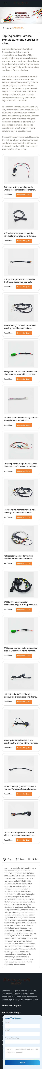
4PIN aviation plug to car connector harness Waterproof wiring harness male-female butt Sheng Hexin (20, 789)
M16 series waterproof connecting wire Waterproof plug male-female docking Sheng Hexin (19, 236)
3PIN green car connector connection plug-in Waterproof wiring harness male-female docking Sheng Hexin (20, 374)
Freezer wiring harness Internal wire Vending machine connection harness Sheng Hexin (20, 328)
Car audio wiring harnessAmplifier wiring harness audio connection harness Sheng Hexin (19, 835)
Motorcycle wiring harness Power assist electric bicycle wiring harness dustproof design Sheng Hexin (20, 743)
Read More (8, 195)
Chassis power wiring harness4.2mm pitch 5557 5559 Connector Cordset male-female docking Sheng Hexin (20, 466)
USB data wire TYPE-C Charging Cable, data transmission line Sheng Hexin (20, 697)
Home (8, 28)
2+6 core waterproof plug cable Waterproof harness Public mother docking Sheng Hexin (19, 190)
